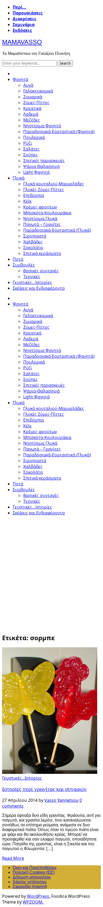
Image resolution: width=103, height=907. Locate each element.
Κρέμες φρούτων (40, 207)
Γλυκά (19, 178)
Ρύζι (27, 143)
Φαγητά (20, 79)
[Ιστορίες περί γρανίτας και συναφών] (49, 772)
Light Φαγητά (36, 172)
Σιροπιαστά (34, 236)
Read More (13, 858)
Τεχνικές (31, 276)
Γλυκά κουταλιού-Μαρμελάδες (53, 184)
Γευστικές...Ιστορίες (22, 778)
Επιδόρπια (33, 195)
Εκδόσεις (22, 30)
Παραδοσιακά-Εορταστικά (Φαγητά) (59, 131)
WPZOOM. (33, 902)
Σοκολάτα (33, 247)
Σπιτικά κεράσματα (42, 253)
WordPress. (38, 896)
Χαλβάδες (33, 242)
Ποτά (18, 259)
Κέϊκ (27, 201)
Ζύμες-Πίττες (36, 102)
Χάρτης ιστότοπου (30, 882)
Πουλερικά (34, 137)
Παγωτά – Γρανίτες (42, 224)
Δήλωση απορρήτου (32, 877)
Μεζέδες (31, 120)
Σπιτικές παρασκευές (44, 160)
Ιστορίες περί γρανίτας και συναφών (44, 789)
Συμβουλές (24, 265)
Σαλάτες (31, 149)
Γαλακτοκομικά (38, 91)
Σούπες (30, 155)
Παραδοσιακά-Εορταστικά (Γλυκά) (57, 230)
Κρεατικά (32, 108)
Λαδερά (30, 114)
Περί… (19, 7)
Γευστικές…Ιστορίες (32, 282)
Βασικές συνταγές (41, 271)
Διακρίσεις (24, 19)
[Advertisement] (51, 571)
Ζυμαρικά (32, 97)
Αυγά (28, 85)
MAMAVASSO (22, 42)
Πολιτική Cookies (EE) (34, 872)
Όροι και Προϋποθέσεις (35, 867)
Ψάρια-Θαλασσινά (41, 166)
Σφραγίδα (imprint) (30, 886)
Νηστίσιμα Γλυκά (40, 218)
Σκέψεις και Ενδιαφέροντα (39, 288)
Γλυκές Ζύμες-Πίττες (43, 189)
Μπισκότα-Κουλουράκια (47, 213)
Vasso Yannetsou (61, 800)
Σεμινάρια (24, 24)
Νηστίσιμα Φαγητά (42, 126)
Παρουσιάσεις (28, 13)
